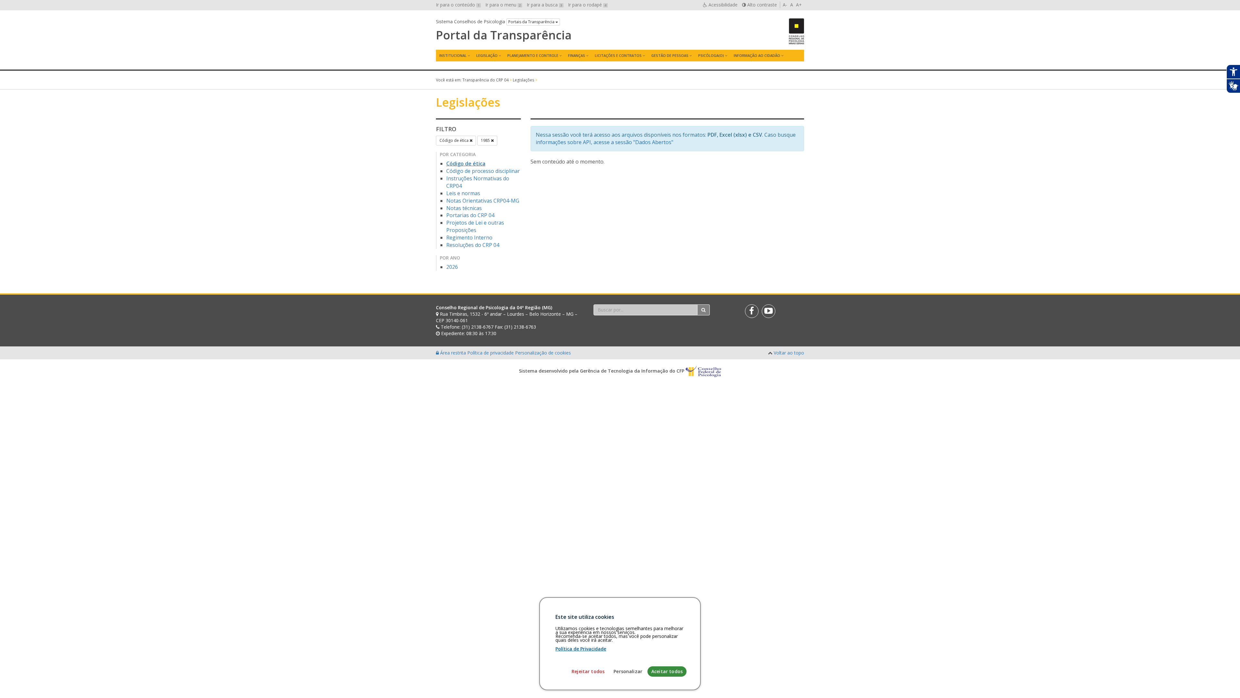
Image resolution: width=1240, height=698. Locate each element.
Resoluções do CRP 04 (472, 245)
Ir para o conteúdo (458, 5)
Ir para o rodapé (587, 5)
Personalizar (628, 671)
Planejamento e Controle (532, 55)
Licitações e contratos (618, 55)
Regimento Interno (469, 237)
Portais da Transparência (531, 22)
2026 (452, 266)
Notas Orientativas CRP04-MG (482, 200)
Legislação (487, 55)
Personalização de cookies (543, 353)
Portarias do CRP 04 (470, 215)
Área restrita (453, 353)
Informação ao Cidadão (757, 55)
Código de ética (454, 140)
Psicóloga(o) (711, 55)
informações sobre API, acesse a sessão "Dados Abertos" (604, 142)
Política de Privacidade (580, 649)
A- (785, 5)
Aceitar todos (667, 671)
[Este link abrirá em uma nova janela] (752, 311)
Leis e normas (463, 193)
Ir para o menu (503, 5)
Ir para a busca (544, 5)
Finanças (576, 55)
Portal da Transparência (504, 35)
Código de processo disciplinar (483, 170)
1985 (486, 140)
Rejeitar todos (588, 671)
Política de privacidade (491, 353)
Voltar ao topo (789, 353)
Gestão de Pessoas (669, 55)
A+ (799, 5)
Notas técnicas (464, 208)
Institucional (453, 55)
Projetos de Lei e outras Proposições (475, 226)
